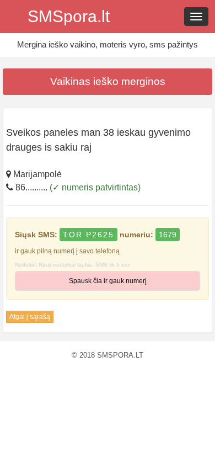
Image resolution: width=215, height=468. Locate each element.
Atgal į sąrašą (29, 317)
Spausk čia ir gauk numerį (108, 281)
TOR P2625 (88, 234)
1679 (167, 234)
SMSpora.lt (69, 16)
